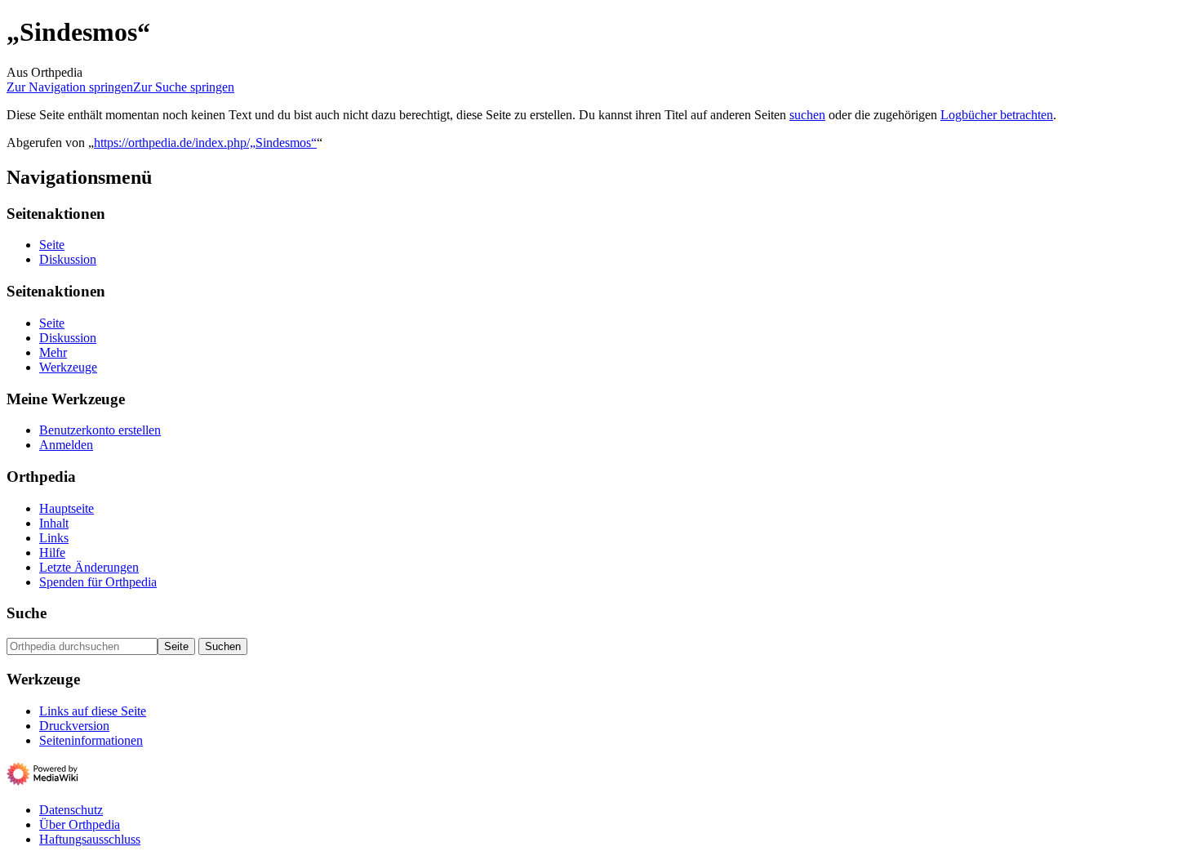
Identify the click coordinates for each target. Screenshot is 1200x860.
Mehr (53, 352)
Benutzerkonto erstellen (100, 430)
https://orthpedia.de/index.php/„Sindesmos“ (205, 142)
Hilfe (52, 552)
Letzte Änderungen (89, 567)
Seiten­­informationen (91, 740)
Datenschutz (71, 810)
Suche (27, 613)
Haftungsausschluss (89, 839)
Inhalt (54, 523)
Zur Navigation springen (70, 87)
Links (54, 538)
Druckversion (74, 726)
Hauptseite (66, 508)
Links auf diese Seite (92, 711)
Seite (51, 245)
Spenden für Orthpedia (98, 582)
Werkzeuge (68, 367)
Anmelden (66, 445)
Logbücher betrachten (996, 115)
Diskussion (67, 259)
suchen (807, 115)
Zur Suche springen (183, 87)
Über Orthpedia (79, 824)
